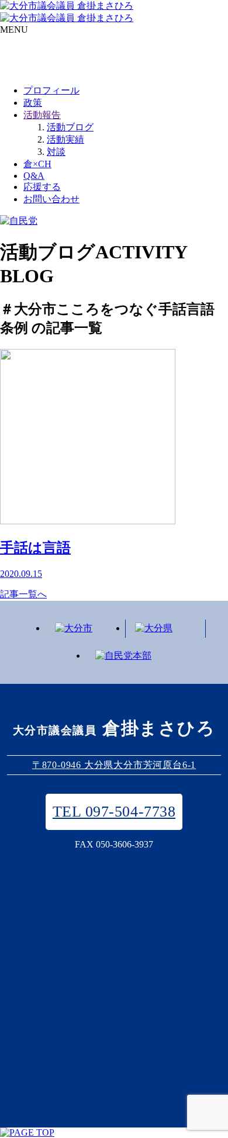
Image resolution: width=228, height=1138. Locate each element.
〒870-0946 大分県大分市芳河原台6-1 (114, 765)
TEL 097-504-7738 (114, 811)
